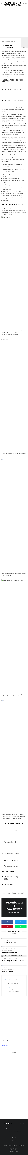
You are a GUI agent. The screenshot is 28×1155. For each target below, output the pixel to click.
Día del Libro (22, 62)
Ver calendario (4, 1045)
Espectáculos (10, 39)
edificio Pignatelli (6, 72)
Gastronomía (20, 948)
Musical (8, 940)
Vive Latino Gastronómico (9, 952)
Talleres (9, 1131)
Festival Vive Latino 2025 (8, 943)
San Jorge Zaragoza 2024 (7, 42)
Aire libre (5, 39)
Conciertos (3, 940)
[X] (17, 1123)
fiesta (15, 893)
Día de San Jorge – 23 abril (13, 100)
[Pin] (7, 926)
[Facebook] (15, 1123)
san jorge (21, 893)
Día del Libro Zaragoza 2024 (14, 982)
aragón (9, 893)
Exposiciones (12, 967)
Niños (2, 41)
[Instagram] (20, 1123)
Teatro (13, 969)
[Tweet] (21, 922)
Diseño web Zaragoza (14, 1151)
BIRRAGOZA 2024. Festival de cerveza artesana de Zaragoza (12, 961)
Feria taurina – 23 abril (12, 853)
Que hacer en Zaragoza (10, 41)
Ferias (15, 39)
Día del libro (8, 884)
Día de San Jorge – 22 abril (13, 89)
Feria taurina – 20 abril (12, 831)
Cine (2, 967)
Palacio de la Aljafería (16, 76)
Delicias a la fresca (7, 971)
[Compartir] (7, 922)
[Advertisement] (14, 22)
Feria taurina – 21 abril (12, 842)
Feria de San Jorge (11, 866)
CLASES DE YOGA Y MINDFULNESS (15, 1042)
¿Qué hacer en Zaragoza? (14, 1149)
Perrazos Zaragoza (14, 990)
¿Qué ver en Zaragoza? (14, 1148)
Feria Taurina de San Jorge (9, 63)
